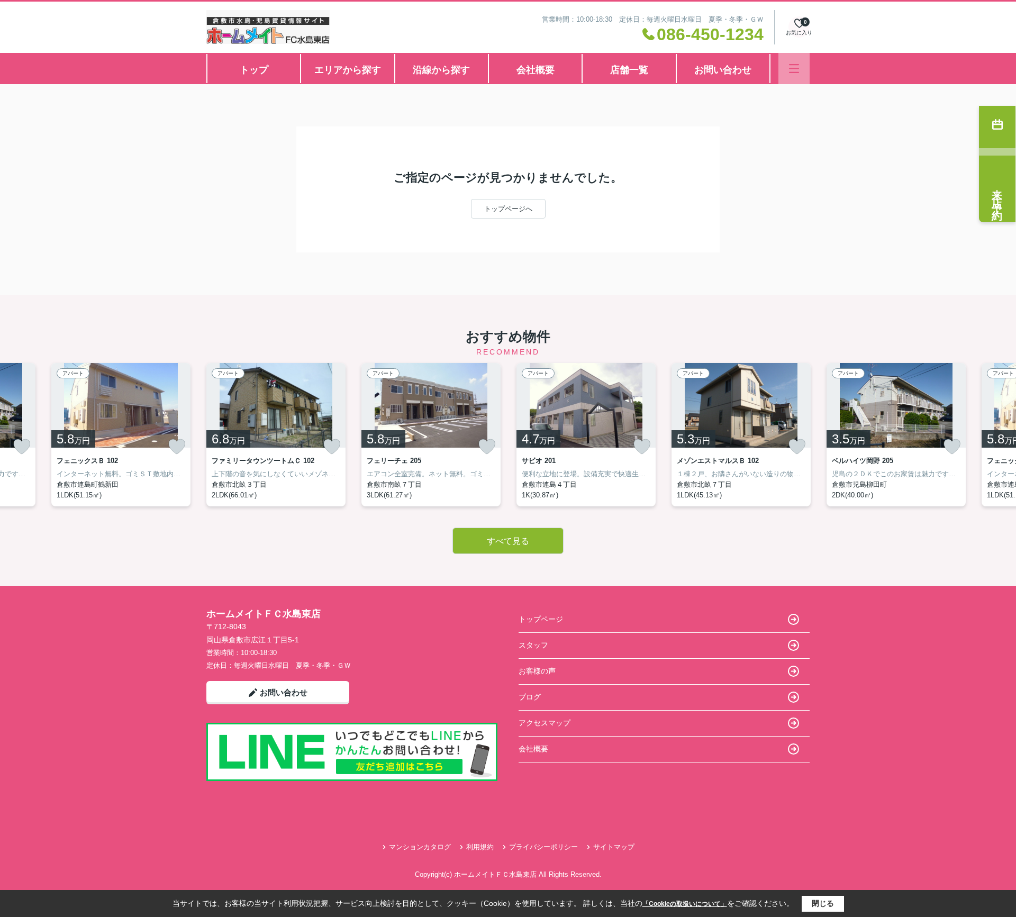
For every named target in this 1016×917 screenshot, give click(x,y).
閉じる (823, 903)
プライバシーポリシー (543, 847)
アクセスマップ (544, 723)
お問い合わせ (722, 70)
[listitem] (275, 434)
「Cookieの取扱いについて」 (684, 903)
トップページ (541, 619)
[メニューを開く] (794, 68)
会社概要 (535, 70)
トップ (254, 70)
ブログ (530, 697)
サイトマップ (613, 847)
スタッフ (533, 645)
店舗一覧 (629, 70)
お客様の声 (537, 671)
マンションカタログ (420, 847)
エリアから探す (347, 70)
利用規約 (480, 847)
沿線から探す (441, 70)
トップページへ (508, 209)
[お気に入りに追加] (21, 447)
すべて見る (508, 541)
